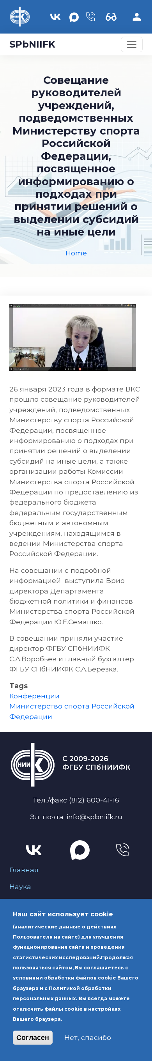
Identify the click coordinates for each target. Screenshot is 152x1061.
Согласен (32, 1038)
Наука (20, 886)
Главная (24, 870)
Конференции (34, 696)
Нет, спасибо (87, 1037)
